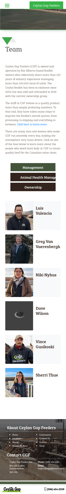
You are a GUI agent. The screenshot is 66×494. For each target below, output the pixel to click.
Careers (43, 442)
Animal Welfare (19, 445)
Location (16, 438)
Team (42, 445)
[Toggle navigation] (7, 5)
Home (15, 434)
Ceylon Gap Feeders (46, 5)
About (15, 442)
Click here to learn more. (32, 124)
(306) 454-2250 (52, 461)
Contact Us (44, 438)
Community (45, 434)
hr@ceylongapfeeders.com (51, 468)
